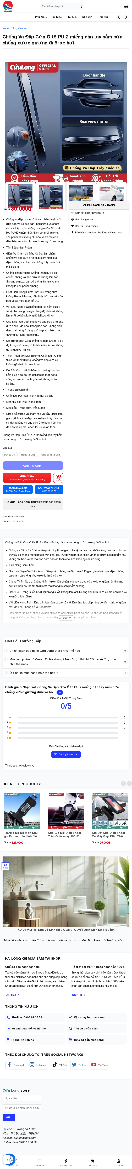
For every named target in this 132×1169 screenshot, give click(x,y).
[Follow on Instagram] (38, 1065)
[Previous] (119, 17)
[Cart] (126, 6)
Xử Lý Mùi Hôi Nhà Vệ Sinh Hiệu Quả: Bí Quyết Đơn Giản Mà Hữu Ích (66, 929)
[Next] (126, 17)
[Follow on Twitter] (79, 1065)
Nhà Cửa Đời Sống (88, 17)
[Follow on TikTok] (59, 1065)
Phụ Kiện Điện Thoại (56, 17)
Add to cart (33, 465)
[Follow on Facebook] (16, 1065)
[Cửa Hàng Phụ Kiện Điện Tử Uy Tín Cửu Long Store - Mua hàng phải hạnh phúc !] (13, 6)
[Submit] (80, 6)
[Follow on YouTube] (99, 1065)
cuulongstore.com (25, 1137)
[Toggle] (6, 651)
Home (6, 28)
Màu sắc (7, 448)
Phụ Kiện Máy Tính (41, 17)
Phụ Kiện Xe (72, 17)
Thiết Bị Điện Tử (103, 17)
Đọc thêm (63, 618)
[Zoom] (7, 181)
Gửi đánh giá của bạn (66, 754)
